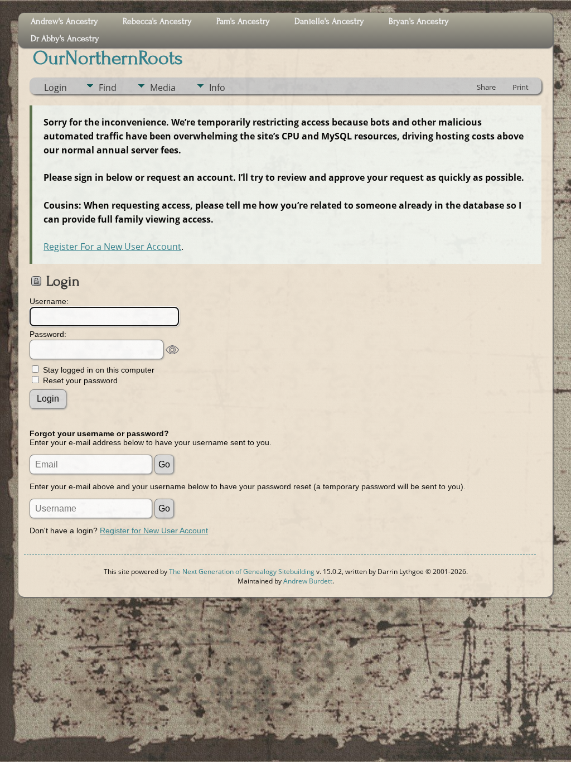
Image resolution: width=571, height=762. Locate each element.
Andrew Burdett (307, 581)
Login (55, 87)
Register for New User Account (154, 530)
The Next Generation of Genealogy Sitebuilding (241, 571)
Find (108, 87)
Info (217, 87)
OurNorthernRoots (108, 58)
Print (520, 87)
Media (163, 87)
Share (486, 87)
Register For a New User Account (112, 246)
